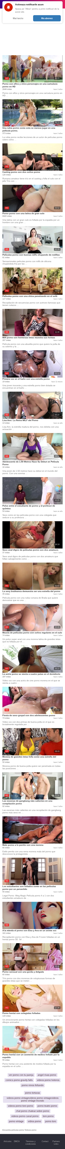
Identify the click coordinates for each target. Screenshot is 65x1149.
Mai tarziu (18, 18)
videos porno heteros (48, 1080)
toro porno (48, 1116)
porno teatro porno (47, 1106)
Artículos (7, 1141)
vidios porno (34, 1121)
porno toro (50, 1121)
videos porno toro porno (20, 1106)
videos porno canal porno (25, 1116)
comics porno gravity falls (19, 1080)
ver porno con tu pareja (21, 1075)
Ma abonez (47, 18)
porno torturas (32, 1093)
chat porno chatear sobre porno (32, 1111)
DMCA (17, 1141)
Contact (45, 1141)
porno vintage (16, 1121)
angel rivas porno (47, 1075)
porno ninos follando (33, 1085)
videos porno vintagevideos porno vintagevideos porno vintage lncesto (32, 1099)
